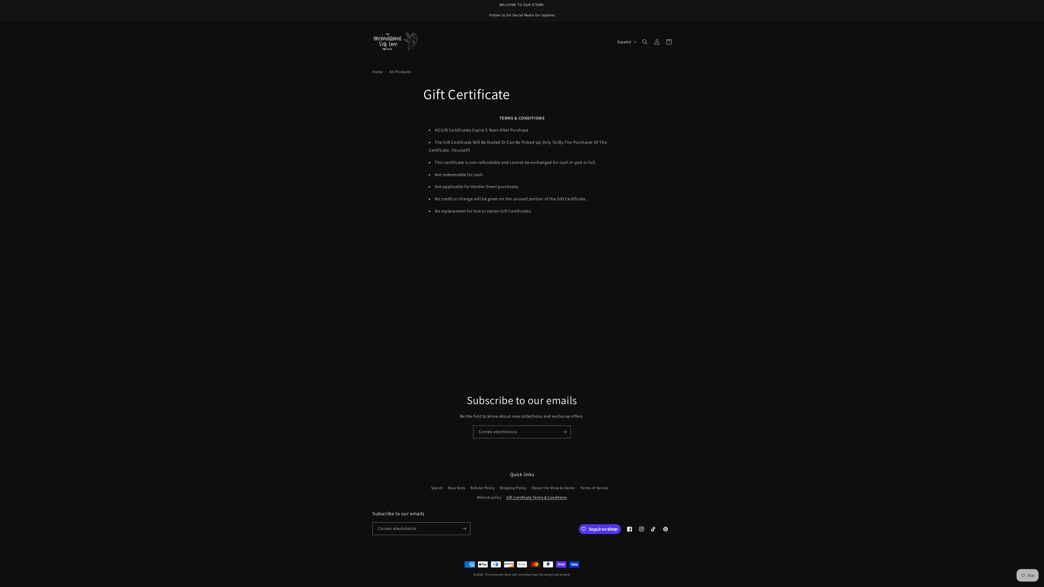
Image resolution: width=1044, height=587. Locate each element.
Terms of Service (594, 487)
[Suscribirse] (565, 432)
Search (437, 487)
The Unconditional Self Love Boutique (511, 574)
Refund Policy (482, 487)
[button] (645, 42)
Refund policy (489, 497)
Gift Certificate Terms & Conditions (536, 497)
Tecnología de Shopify (554, 574)
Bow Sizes (456, 487)
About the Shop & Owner (553, 487)
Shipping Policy (513, 487)
